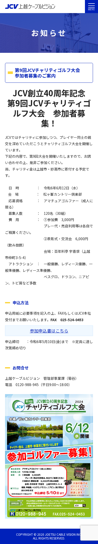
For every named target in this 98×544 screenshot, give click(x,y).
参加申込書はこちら (49, 331)
